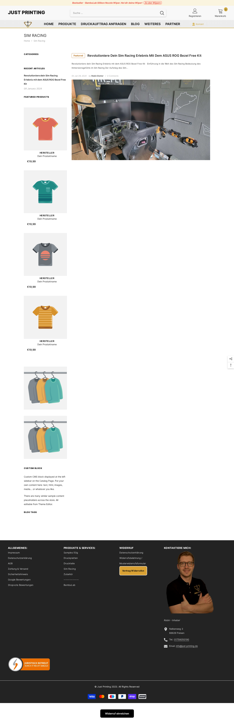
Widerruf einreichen (117, 713)
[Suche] (118, 13)
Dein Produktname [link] (47, 156)
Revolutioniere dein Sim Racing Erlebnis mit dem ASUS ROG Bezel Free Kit (138, 55)
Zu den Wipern (153, 2)
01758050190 (181, 639)
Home (27, 40)
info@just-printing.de (187, 646)
